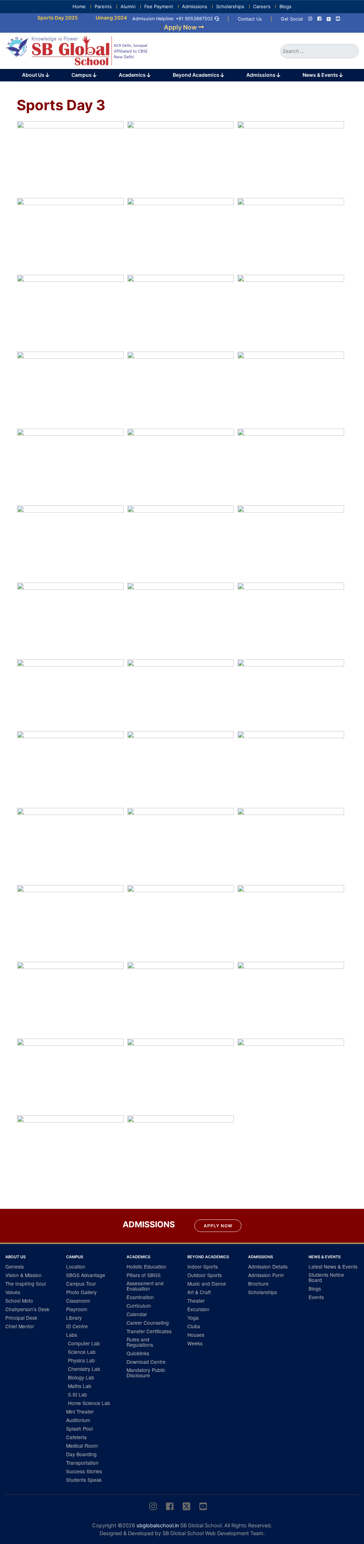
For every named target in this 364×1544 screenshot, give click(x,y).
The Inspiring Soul (25, 1283)
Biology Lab (81, 1377)
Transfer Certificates (149, 1331)
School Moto (19, 1300)
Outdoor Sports (204, 1274)
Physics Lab (81, 1360)
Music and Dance (206, 1283)
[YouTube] (338, 19)
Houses (195, 1334)
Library (74, 1317)
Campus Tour (81, 1283)
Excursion (198, 1309)
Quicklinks (138, 1353)
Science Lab (82, 1351)
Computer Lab (84, 1343)
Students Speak (84, 1479)
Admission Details (268, 1266)
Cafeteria (76, 1437)
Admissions (194, 6)
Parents (103, 6)
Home (79, 6)
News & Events (321, 75)
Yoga (193, 1317)
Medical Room (82, 1445)
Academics (133, 75)
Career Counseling (148, 1322)
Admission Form (266, 1274)
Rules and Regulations (140, 1342)
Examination (140, 1297)
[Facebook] (319, 19)
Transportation (82, 1462)
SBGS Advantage (85, 1274)
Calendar (137, 1314)
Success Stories (84, 1471)
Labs (71, 1334)
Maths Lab (79, 1385)
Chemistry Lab (84, 1368)
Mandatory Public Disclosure (146, 1372)
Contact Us (250, 19)
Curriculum (139, 1305)
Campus (82, 75)
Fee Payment (158, 6)
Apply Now (218, 1225)
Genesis (14, 1266)
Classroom (78, 1300)
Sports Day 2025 (43, 18)
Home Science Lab (89, 1402)
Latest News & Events (333, 1266)
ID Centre (77, 1326)
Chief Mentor (19, 1326)
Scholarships (230, 6)
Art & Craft (199, 1292)
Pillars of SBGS (144, 1274)
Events (316, 1297)
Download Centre (146, 1361)
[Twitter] (329, 19)
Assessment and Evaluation (145, 1286)
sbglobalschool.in (157, 1525)
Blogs (285, 6)
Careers (262, 6)
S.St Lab (77, 1394)
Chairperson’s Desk (27, 1309)
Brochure (258, 1283)
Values (12, 1292)
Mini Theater (80, 1411)
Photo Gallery (81, 1292)
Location (75, 1266)
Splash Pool (79, 1428)
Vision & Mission (23, 1274)
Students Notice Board (326, 1277)
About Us (34, 75)
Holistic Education (146, 1266)
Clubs (193, 1326)
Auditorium (78, 1420)
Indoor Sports (202, 1266)
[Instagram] (310, 19)
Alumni (128, 6)
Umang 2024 (97, 18)
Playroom (76, 1309)
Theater (196, 1300)
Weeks (195, 1343)
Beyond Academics (196, 75)
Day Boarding (81, 1454)
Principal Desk (21, 1317)
